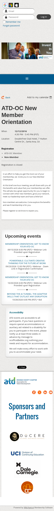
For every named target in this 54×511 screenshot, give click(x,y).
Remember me (13, 21)
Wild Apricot (29, 508)
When (4, 131)
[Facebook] (34, 392)
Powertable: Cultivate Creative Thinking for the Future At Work (27, 262)
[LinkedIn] (45, 392)
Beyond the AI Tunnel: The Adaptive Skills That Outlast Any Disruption (27, 295)
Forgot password (11, 25)
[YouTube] (51, 392)
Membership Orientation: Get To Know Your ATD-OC (27, 245)
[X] (39, 392)
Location (5, 138)
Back (7, 97)
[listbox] (40, 97)
